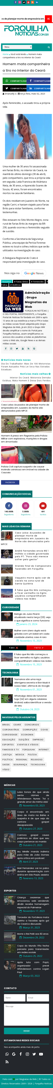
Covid (44, 729)
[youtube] (28, 2)
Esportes (8, 744)
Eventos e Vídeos (27, 744)
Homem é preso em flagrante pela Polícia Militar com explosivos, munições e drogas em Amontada (24, 438)
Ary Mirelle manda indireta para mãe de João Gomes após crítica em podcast (33, 855)
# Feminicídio (37, 281)
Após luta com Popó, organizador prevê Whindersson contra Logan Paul (33, 967)
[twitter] (24, 2)
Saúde (6, 764)
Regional (21, 759)
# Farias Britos (21, 281)
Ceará (17, 724)
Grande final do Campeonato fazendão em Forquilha (33, 567)
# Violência (15, 284)
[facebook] (15, 2)
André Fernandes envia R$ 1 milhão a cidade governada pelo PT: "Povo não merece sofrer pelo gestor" (32, 555)
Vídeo (6, 769)
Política (8, 759)
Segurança (20, 764)
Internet (44, 749)
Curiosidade (10, 734)
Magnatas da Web (28, 1079)
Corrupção (30, 729)
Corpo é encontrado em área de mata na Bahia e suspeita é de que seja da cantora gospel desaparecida (33, 818)
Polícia (32, 754)
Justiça (7, 754)
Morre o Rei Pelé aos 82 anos (32, 933)
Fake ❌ (13, 647)
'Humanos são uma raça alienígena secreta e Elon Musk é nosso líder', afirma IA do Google (32, 682)
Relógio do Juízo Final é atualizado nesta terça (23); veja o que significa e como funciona (32, 617)
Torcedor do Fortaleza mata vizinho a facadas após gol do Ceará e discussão (33, 920)
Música (20, 754)
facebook (10, 482)
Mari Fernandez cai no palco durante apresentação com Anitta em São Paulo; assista (33, 871)
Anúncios (32, 7)
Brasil (6, 724)
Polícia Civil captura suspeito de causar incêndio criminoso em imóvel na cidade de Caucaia (25, 469)
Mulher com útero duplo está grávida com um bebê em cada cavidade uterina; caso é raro (31, 634)
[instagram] (19, 2)
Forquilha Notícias (43, 1083)
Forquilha (29, 749)
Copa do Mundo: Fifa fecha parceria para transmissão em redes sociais (33, 949)
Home (6, 54)
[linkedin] (36, 2)
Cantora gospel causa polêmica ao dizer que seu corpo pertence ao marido (33, 838)
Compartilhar (18, 81)
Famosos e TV (11, 749)
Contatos (18, 7)
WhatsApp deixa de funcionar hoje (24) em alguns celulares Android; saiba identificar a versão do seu (33, 700)
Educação (9, 739)
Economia (27, 734)
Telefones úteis (11, 12)
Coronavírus (11, 729)
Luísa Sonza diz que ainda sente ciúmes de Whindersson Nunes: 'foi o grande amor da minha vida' (33, 796)
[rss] (32, 2)
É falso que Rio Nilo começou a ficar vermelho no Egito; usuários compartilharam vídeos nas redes (33, 594)
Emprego (38, 739)
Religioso (37, 759)
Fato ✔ (39, 647)
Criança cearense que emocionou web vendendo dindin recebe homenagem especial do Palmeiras (33, 902)
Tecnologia (38, 764)
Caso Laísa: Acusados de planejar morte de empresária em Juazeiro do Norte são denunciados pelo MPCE (25, 407)
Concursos (32, 724)
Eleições (24, 739)
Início (6, 7)
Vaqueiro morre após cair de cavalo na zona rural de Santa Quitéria (32, 580)
